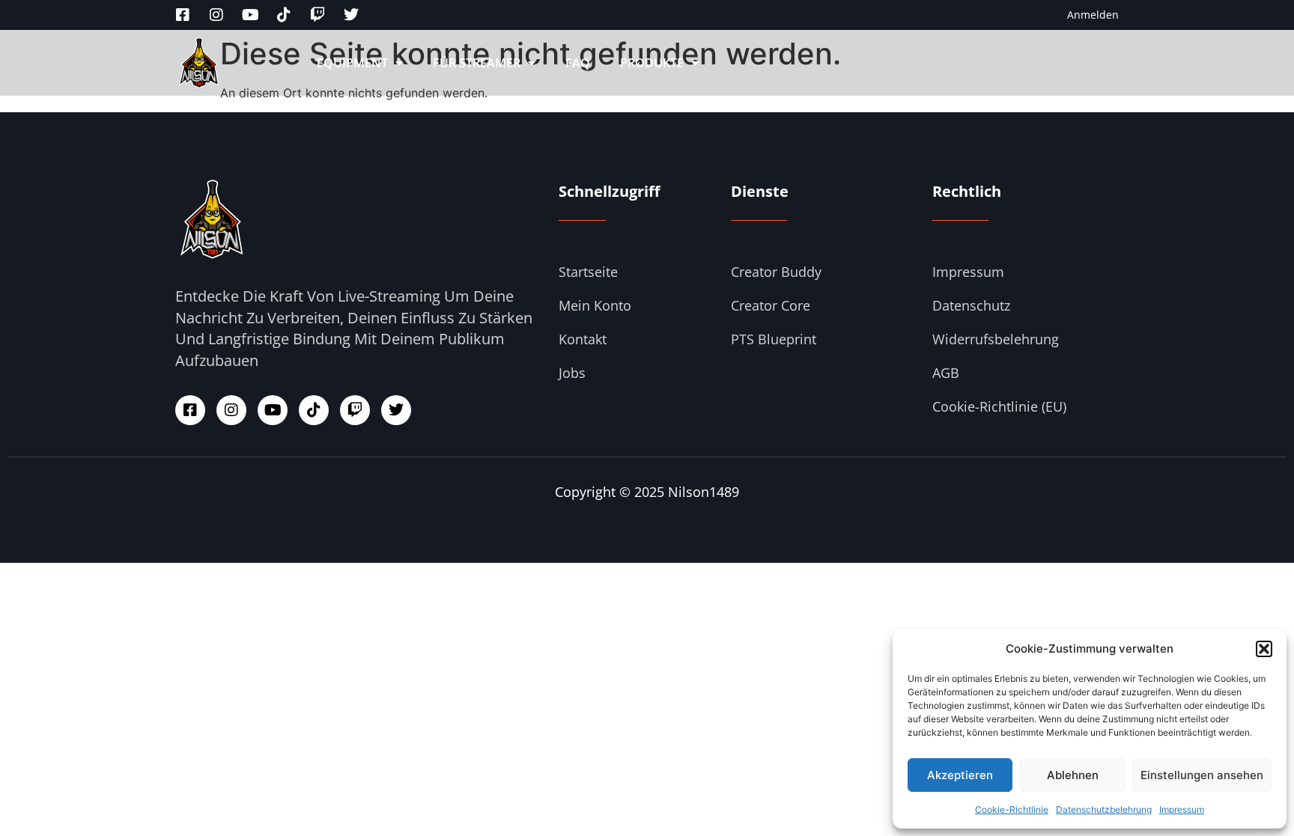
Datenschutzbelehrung (1104, 809)
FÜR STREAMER (476, 63)
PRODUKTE (652, 63)
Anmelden (1093, 14)
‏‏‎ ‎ (730, 63)
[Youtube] (250, 14)
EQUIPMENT (352, 63)
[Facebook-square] (182, 14)
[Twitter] (351, 14)
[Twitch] (317, 14)
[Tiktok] (283, 14)
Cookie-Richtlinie (1011, 809)
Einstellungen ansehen (1201, 775)
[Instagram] (216, 14)
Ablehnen (1073, 775)
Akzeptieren (960, 775)
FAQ (577, 63)
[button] (1264, 648)
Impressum (1181, 809)
